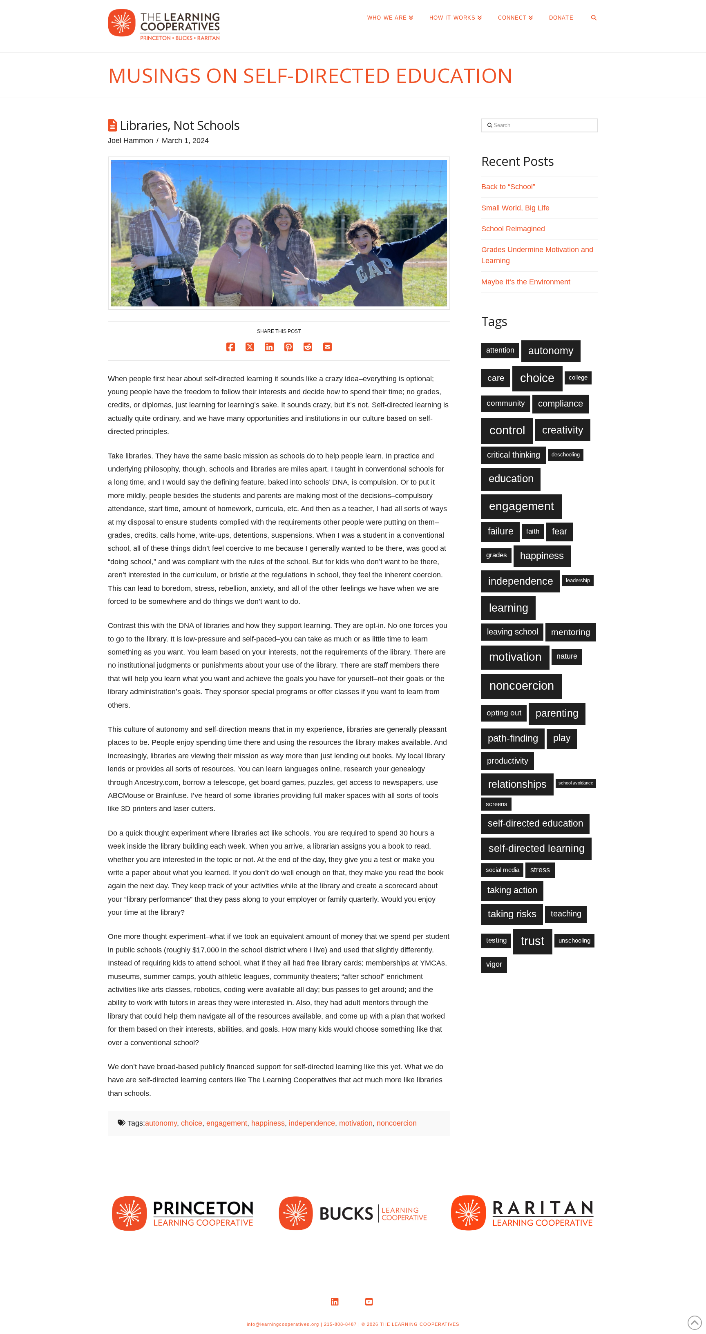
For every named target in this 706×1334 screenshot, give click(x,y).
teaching (566, 913)
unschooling (574, 940)
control (507, 430)
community (506, 403)
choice (191, 1123)
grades (496, 555)
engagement (226, 1123)
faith (532, 531)
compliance (560, 403)
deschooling (566, 454)
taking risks (512, 914)
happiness (268, 1123)
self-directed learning (537, 848)
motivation (356, 1123)
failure (501, 531)
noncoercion (397, 1123)
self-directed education (535, 823)
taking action (512, 890)
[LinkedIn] (336, 1302)
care (496, 377)
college (578, 377)
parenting (557, 713)
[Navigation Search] (589, 16)
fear (559, 531)
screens (496, 803)
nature (566, 656)
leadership (578, 580)
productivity (507, 760)
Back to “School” (508, 187)
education (511, 478)
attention (500, 350)
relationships (517, 784)
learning (508, 607)
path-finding (513, 738)
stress (540, 870)
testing (496, 940)
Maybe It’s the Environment (525, 282)
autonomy (161, 1123)
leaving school (512, 631)
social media (502, 869)
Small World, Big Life (515, 208)
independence (312, 1123)
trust (532, 940)
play (562, 738)
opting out (504, 712)
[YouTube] (370, 1302)
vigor (494, 964)
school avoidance (576, 782)
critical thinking (513, 454)
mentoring (570, 632)
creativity (562, 430)
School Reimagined (513, 229)
